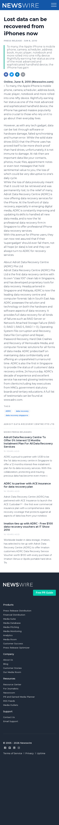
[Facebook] (5, 748)
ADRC (8, 411)
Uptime (41, 753)
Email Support (10, 721)
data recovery (22, 411)
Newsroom (9, 692)
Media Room (10, 639)
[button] (53, 5)
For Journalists (10, 688)
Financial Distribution (14, 614)
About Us (8, 660)
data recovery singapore (17, 415)
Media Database (12, 623)
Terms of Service (12, 753)
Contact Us (9, 717)
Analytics (8, 635)
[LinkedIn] (14, 748)
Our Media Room (12, 672)
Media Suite (9, 619)
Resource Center (12, 684)
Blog (5, 664)
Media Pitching (11, 627)
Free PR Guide (44, 592)
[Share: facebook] (6, 74)
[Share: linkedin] (17, 74)
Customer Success (13, 643)
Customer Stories (12, 668)
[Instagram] (19, 748)
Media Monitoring (12, 631)
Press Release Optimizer (16, 647)
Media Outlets (10, 705)
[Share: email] (23, 74)
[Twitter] (10, 748)
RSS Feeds (9, 701)
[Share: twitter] (12, 74)
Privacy (29, 753)
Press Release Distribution (17, 610)
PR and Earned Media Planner (19, 697)
